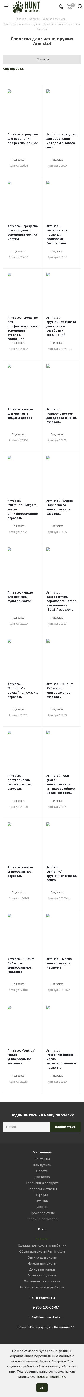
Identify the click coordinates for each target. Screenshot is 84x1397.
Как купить (42, 1165)
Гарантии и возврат (42, 1183)
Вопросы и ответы (42, 1189)
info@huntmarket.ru (45, 1317)
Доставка (42, 1177)
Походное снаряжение (42, 1281)
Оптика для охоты (42, 1257)
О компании (42, 1152)
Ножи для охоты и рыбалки (42, 1287)
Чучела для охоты (42, 1263)
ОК (42, 1388)
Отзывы (42, 1201)
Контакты (42, 1159)
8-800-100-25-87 (45, 1307)
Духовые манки (42, 1269)
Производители (42, 1213)
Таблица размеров (42, 1219)
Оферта (42, 1195)
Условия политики (50, 1377)
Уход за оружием (42, 1275)
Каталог (42, 1238)
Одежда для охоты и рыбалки (42, 1245)
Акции (42, 1207)
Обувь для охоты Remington (42, 1251)
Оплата (42, 1171)
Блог (42, 1229)
